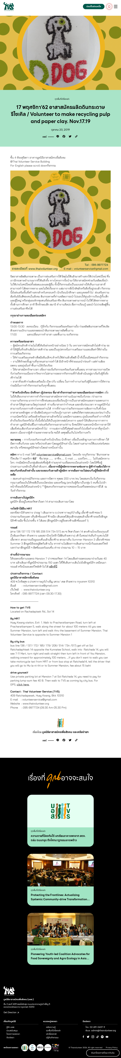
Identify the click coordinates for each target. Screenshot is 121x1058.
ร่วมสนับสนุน (12, 1030)
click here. (23, 684)
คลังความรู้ (50, 1027)
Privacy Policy (111, 1047)
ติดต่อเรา (10, 1037)
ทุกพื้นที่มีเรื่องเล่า (62, 99)
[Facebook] (63, 137)
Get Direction (10, 1012)
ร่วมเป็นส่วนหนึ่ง (93, 6)
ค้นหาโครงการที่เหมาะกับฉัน (103, 1052)
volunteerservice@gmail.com (53, 454)
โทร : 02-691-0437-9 (95, 1027)
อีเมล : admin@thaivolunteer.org (101, 1030)
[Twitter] (69, 137)
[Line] (57, 137)
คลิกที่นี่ (53, 566)
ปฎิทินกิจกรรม (52, 1037)
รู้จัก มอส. (10, 1027)
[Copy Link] (75, 137)
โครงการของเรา (13, 1034)
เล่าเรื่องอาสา (51, 1034)
